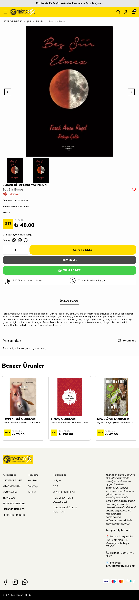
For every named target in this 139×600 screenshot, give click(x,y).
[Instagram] (15, 582)
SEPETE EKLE (83, 249)
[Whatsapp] (25, 582)
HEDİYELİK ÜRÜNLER (14, 515)
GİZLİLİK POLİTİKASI (64, 492)
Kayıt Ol (32, 492)
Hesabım (32, 480)
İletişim (57, 480)
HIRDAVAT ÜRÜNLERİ (14, 509)
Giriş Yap (33, 486)
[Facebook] (5, 582)
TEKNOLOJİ (9, 497)
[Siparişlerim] (126, 12)
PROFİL (40, 21)
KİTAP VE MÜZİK (12, 21)
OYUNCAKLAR (10, 492)
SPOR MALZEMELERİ (14, 503)
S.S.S (55, 486)
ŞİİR (29, 21)
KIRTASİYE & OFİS (12, 480)
